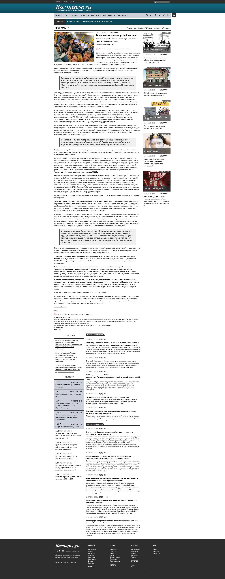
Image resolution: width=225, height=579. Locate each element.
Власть (90, 551)
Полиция (134, 555)
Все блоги (141, 28)
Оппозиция (92, 549)
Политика (156, 551)
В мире (90, 561)
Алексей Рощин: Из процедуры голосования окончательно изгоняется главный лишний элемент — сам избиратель (68, 345)
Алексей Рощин (60, 307)
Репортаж (113, 551)
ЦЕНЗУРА (85, 21)
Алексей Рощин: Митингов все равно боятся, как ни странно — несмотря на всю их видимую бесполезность (68, 369)
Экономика (92, 559)
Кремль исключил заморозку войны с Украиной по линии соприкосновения (66, 447)
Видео (133, 567)
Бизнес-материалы (61, 562)
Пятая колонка (115, 561)
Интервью (113, 549)
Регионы (91, 555)
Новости (155, 549)
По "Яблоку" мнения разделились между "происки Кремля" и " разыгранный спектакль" (68, 467)
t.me (56, 311)
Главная (58, 1)
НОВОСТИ (60, 15)
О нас (65, 1)
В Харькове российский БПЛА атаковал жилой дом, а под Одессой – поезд (66, 405)
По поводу (113, 559)
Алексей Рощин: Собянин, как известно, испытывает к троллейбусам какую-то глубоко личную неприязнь (66, 357)
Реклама (73, 562)
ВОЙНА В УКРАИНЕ (73, 21)
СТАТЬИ (73, 15)
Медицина (134, 551)
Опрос (112, 555)
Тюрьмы (134, 557)
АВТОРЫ (95, 15)
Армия (133, 553)
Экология (91, 563)
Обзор (112, 553)
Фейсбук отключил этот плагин (89, 321)
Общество (91, 553)
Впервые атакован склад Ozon (67, 427)
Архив (72, 1)
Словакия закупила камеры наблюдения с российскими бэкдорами (66, 417)
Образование (135, 549)
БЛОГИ (84, 15)
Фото (133, 565)
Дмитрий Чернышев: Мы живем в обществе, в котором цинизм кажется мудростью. (156, 60)
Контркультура (115, 557)
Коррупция (92, 557)
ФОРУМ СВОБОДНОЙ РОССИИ (101, 21)
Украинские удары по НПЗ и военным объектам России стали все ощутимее (68, 435)
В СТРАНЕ (108, 15)
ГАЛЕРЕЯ (121, 15)
